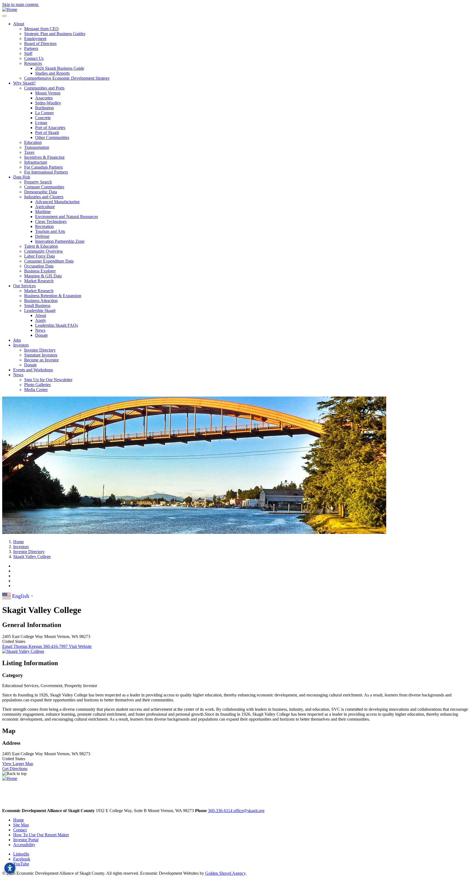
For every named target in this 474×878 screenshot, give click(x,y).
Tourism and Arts (50, 231)
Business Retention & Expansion (52, 295)
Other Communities (52, 137)
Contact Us (34, 58)
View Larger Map (17, 763)
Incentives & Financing (44, 157)
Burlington (44, 107)
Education (33, 142)
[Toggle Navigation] (4, 16)
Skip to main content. (20, 4)
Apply (40, 320)
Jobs (17, 340)
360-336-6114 (220, 810)
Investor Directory (40, 350)
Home (18, 820)
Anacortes (44, 98)
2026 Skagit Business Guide (59, 68)
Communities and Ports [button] (44, 88)
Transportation (36, 147)
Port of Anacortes (50, 127)
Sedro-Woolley (48, 103)
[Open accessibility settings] (9, 868)
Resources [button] (33, 63)
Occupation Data (38, 266)
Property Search (38, 182)
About (40, 315)
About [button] (18, 23)
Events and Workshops (33, 369)
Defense (42, 236)
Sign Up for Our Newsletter (48, 379)
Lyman (41, 122)
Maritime (43, 211)
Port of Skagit (47, 132)
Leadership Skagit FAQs (56, 325)
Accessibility (24, 844)
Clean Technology (51, 221)
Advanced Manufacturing (57, 201)
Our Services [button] (24, 285)
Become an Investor (41, 360)
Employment (35, 38)
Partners (31, 48)
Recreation (44, 226)
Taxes (29, 152)
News (40, 330)
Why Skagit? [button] (24, 83)
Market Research (38, 280)
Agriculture (45, 206)
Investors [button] (21, 345)
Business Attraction (41, 300)
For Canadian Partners (43, 167)
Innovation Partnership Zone (59, 241)
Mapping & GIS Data (43, 276)
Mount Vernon (47, 93)
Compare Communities (44, 187)
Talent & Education (41, 246)
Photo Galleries (37, 384)
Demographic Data (40, 191)
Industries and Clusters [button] (43, 196)
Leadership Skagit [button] (39, 310)
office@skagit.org (248, 810)
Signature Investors (40, 355)
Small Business (37, 305)
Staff (28, 53)
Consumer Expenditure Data (49, 261)
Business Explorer (40, 271)
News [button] (18, 374)
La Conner (44, 112)
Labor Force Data (39, 256)
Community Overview (43, 251)
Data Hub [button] (21, 177)
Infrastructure (35, 162)
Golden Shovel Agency (225, 873)
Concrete (43, 117)
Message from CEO (41, 28)
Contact (20, 829)
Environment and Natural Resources (66, 216)
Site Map (21, 825)
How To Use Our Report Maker (41, 834)
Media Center (36, 389)
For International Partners (46, 172)
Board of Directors (40, 43)
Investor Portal (25, 839)
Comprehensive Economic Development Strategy (67, 78)
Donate (41, 335)
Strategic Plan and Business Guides (54, 33)
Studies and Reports (52, 73)
